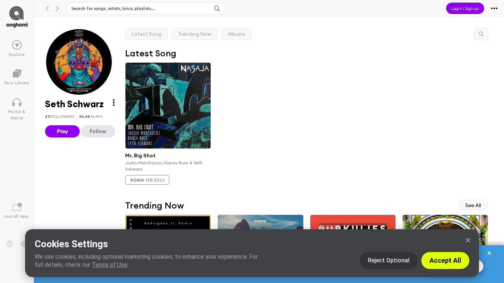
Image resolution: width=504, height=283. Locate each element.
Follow (98, 131)
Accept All (445, 260)
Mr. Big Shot (140, 155)
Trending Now (194, 34)
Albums (236, 34)
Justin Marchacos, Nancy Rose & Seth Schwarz (164, 166)
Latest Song (146, 34)
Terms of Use (109, 264)
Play (62, 131)
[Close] (468, 240)
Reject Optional (389, 260)
